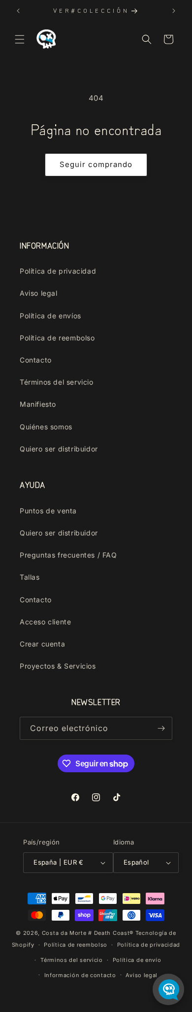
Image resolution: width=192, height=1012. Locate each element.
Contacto (36, 360)
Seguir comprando (96, 164)
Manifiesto (38, 404)
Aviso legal (39, 293)
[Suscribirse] (161, 728)
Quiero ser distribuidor (59, 449)
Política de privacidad (58, 271)
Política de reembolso (57, 338)
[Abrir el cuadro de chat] (168, 989)
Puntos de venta (48, 510)
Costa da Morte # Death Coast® (87, 932)
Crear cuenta (42, 644)
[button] (20, 39)
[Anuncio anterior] (18, 11)
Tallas (30, 577)
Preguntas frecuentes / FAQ (68, 555)
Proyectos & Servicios (58, 666)
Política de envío (137, 959)
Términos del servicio (57, 382)
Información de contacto (80, 975)
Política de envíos (50, 315)
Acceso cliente (45, 622)
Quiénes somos (46, 426)
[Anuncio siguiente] (174, 11)
